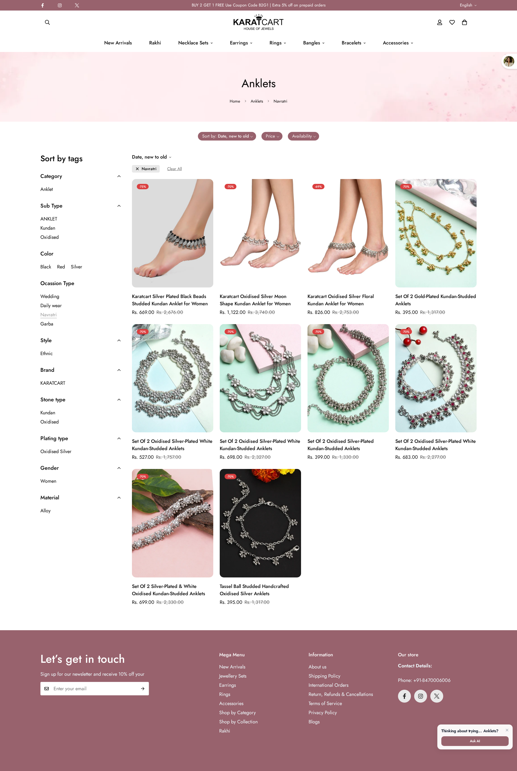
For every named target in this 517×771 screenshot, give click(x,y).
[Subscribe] (143, 688)
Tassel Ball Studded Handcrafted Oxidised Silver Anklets (254, 590)
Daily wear (51, 305)
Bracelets (351, 42)
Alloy (45, 510)
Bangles (311, 42)
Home (235, 101)
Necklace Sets (193, 42)
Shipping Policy (324, 675)
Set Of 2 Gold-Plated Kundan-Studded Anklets (435, 300)
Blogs (314, 721)
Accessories (396, 42)
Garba (46, 323)
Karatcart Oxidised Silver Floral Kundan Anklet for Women (341, 300)
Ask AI (475, 741)
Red (61, 266)
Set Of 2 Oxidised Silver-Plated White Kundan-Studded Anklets (172, 445)
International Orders (328, 685)
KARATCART (52, 383)
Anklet (46, 189)
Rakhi (155, 42)
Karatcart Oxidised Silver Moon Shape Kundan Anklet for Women (255, 300)
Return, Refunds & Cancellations (341, 694)
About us (317, 666)
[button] (464, 22)
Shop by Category (237, 712)
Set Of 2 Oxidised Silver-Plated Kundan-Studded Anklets (341, 445)
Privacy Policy (323, 712)
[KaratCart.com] (258, 22)
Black (45, 266)
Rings (276, 42)
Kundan (47, 228)
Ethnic (46, 353)
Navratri (149, 169)
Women (48, 481)
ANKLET (48, 218)
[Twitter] (77, 5)
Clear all (174, 169)
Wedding (49, 296)
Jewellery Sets (232, 675)
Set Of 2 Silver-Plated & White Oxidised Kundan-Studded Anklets (168, 590)
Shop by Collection (238, 721)
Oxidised (49, 237)
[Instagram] (59, 5)
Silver (76, 266)
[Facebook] (42, 5)
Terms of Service (325, 703)
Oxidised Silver (55, 451)
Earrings (239, 42)
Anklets (257, 101)
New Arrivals (118, 42)
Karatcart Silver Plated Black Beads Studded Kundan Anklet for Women (170, 300)
